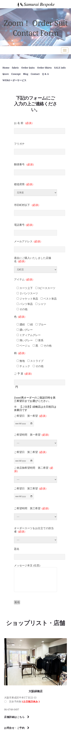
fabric (15, 67)
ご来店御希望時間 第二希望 (33, 469)
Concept (16, 73)
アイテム (24, 279)
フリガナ (19, 143)
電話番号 (24, 224)
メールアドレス (28, 241)
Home (5, 67)
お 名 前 (24, 123)
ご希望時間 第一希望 (32, 434)
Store (5, 73)
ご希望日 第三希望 (31, 488)
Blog (25, 73)
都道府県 (24, 184)
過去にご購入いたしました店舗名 (32, 260)
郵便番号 (24, 164)
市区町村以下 (27, 205)
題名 (16, 549)
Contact (35, 73)
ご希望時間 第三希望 (32, 508)
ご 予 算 (23, 373)
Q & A (45, 73)
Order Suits (28, 67)
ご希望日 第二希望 (31, 452)
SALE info (60, 67)
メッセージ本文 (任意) (27, 565)
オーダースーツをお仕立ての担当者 (34, 530)
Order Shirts (44, 67)
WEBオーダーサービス (14, 80)
